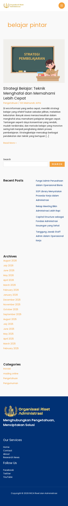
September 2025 (12, 314)
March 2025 (9, 343)
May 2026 (8, 275)
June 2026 (8, 270)
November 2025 (11, 304)
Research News (11, 457)
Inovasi (7, 368)
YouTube (7, 477)
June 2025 (8, 328)
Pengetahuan (10, 103)
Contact (7, 450)
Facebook (8, 470)
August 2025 (10, 319)
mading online (10, 373)
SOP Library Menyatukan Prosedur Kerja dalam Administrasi (49, 196)
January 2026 (10, 294)
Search (7, 159)
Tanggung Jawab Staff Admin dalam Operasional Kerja (50, 236)
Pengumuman (10, 383)
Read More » (9, 142)
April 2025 (8, 338)
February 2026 (11, 289)
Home (6, 447)
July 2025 (8, 324)
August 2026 (10, 260)
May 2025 (8, 333)
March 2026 (9, 285)
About (6, 454)
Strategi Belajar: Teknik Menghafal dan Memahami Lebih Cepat (29, 93)
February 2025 (11, 348)
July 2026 (8, 265)
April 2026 (8, 280)
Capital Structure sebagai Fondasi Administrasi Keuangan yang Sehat (50, 221)
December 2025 (12, 299)
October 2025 (10, 309)
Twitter (7, 473)
